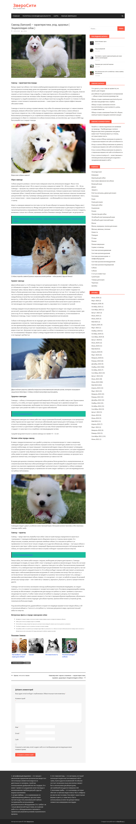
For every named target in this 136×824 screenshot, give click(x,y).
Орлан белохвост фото (100, 41)
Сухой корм (95, 277)
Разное (93, 241)
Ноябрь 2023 (95, 367)
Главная (16, 16)
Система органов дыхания (100, 253)
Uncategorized (96, 172)
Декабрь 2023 (96, 364)
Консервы (95, 196)
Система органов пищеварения (102, 265)
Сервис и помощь (97, 247)
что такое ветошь (58, 776)
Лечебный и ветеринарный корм (103, 217)
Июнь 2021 (95, 439)
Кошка (93, 211)
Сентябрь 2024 (96, 337)
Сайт (17, 739)
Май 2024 (94, 349)
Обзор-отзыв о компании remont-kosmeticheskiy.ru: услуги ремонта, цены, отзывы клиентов (105, 107)
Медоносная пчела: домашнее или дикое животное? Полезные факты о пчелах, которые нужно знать (105, 133)
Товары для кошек (97, 280)
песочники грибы (58, 790)
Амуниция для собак (98, 178)
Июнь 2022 (95, 418)
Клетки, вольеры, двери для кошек (103, 193)
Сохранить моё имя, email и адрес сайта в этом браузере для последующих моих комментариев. (43, 748)
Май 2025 (94, 322)
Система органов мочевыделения (103, 262)
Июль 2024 (95, 343)
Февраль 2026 (96, 304)
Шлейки (94, 286)
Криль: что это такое (21, 675)
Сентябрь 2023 (96, 373)
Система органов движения (101, 250)
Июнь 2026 (95, 298)
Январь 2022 (95, 433)
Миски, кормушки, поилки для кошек (104, 226)
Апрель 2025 (95, 325)
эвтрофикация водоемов (22, 776)
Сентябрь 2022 (96, 409)
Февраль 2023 (96, 394)
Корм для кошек (97, 202)
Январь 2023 (95, 397)
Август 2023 (95, 376)
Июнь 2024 (95, 346)
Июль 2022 (95, 415)
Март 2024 (95, 355)
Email (17, 733)
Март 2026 (95, 301)
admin (25, 31)
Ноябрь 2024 (95, 331)
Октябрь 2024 (96, 334)
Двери (93, 187)
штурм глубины (18, 795)
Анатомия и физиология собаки (102, 181)
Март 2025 (95, 328)
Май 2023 (94, 385)
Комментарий (20, 699)
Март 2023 (95, 391)
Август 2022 (95, 412)
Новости (94, 232)
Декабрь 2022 (96, 400)
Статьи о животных (98, 274)
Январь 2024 (95, 361)
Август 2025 (95, 313)
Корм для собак (96, 205)
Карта (56, 16)
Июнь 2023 (95, 382)
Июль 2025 (95, 316)
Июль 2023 (95, 379)
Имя (17, 727)
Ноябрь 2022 (95, 403)
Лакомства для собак (98, 214)
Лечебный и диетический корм (102, 220)
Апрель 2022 (95, 424)
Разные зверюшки (69, 16)
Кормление (95, 208)
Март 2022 (95, 427)
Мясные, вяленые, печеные (100, 229)
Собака (94, 268)
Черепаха (94, 283)
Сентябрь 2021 (96, 436)
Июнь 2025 (95, 319)
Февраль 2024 (96, 358)
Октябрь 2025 (96, 307)
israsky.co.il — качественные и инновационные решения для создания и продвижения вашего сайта (106, 157)
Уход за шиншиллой (100, 48)
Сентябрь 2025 (96, 310)
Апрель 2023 (95, 388)
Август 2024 (95, 340)
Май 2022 (94, 421)
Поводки (94, 235)
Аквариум (94, 175)
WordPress (120, 821)
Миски (93, 223)
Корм (93, 199)
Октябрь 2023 (96, 370)
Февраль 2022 (96, 430)
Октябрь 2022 (96, 406)
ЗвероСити (24, 5)
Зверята (94, 190)
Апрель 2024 (95, 352)
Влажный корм (96, 184)
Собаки (27, 663)
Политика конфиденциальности (37, 16)
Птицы (93, 238)
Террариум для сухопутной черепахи (104, 64)
